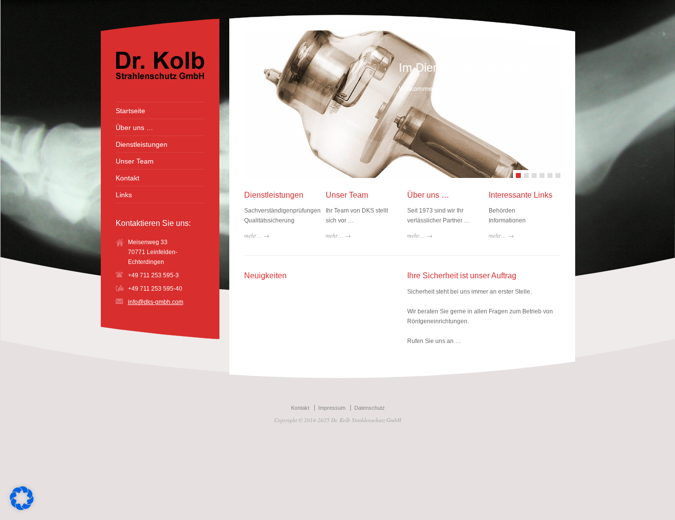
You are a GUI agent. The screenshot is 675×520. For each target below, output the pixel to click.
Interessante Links (520, 195)
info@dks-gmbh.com (155, 302)
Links (124, 194)
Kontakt (127, 177)
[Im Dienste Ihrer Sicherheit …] (379, 104)
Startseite (130, 110)
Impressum (331, 408)
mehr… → (256, 235)
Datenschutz (369, 408)
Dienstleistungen (273, 195)
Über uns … (428, 195)
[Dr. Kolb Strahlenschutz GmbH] (160, 77)
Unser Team (347, 195)
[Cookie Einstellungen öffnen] (22, 508)
